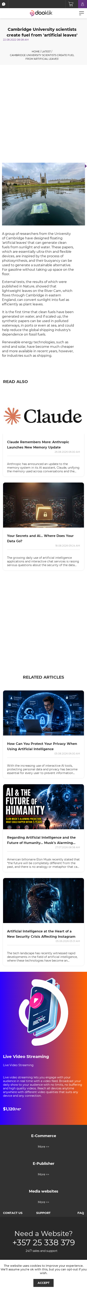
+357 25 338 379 (43, 1242)
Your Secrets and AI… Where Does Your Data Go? (40, 538)
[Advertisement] (43, 115)
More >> (43, 1147)
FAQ (80, 1213)
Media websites (43, 1191)
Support (43, 1213)
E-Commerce (43, 1136)
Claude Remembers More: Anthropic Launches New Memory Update (38, 444)
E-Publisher (43, 1163)
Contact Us (12, 1213)
